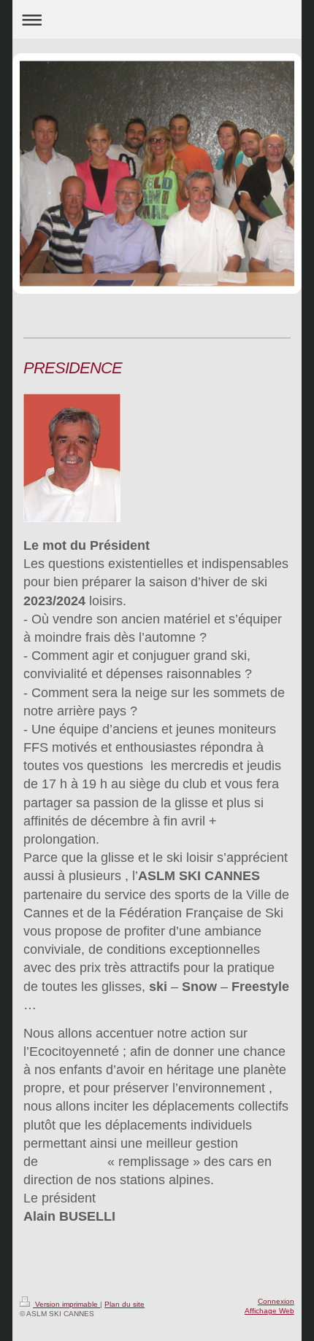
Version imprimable (66, 1304)
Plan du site (124, 1304)
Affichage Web (269, 1311)
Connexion (276, 1301)
